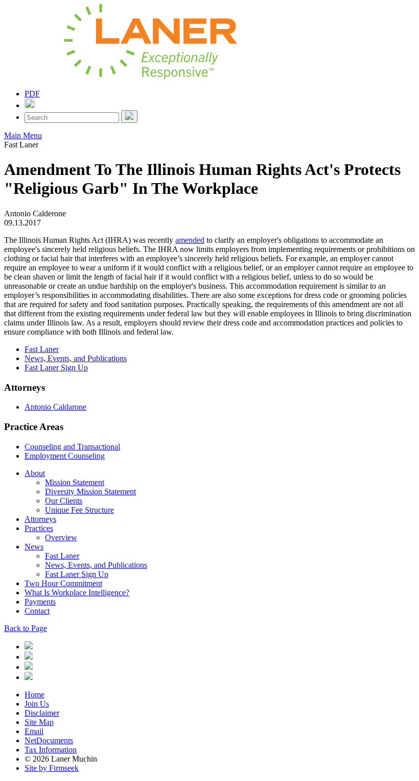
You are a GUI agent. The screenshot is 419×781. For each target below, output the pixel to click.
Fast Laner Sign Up (56, 367)
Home (34, 694)
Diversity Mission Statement (90, 491)
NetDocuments (49, 740)
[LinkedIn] (29, 646)
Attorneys (40, 519)
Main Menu (23, 135)
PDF (32, 93)
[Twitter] (29, 656)
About (35, 473)
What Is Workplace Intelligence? (77, 592)
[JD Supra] (29, 667)
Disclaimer (42, 713)
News (34, 546)
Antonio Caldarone (55, 406)
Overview (61, 537)
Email (34, 731)
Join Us (37, 703)
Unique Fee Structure (79, 510)
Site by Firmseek (52, 768)
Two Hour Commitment (63, 583)
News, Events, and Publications (76, 358)
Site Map (39, 722)
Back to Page (25, 628)
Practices (39, 528)
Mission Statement (74, 482)
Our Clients (63, 500)
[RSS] (29, 677)
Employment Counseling (65, 455)
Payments (40, 601)
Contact (37, 611)
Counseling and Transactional (72, 446)
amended (189, 240)
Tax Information (51, 749)
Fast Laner (42, 349)
